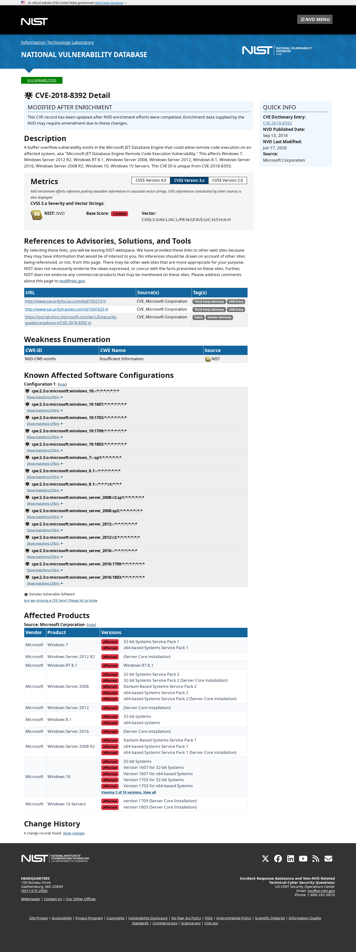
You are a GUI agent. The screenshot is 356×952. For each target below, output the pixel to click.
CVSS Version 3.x (189, 180)
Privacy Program (89, 918)
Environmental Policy (234, 918)
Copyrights (115, 918)
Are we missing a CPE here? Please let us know (60, 600)
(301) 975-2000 (34, 890)
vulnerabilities (41, 80)
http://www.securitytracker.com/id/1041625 (64, 309)
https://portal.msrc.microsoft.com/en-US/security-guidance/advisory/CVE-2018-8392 (71, 319)
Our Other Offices (81, 898)
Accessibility (62, 918)
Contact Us (53, 898)
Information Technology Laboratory (57, 42)
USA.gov (211, 923)
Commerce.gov (165, 923)
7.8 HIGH (119, 213)
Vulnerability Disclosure (148, 918)
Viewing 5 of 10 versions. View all (128, 792)
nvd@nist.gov (72, 281)
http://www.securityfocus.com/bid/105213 (63, 301)
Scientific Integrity (270, 918)
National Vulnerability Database (84, 54)
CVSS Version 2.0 (227, 180)
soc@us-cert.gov (321, 890)
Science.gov (191, 923)
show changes (74, 833)
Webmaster (30, 898)
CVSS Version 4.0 (151, 180)
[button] (315, 19)
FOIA (209, 918)
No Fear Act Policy (186, 918)
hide (62, 384)
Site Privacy (38, 918)
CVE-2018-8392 (277, 123)
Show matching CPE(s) (43, 397)
